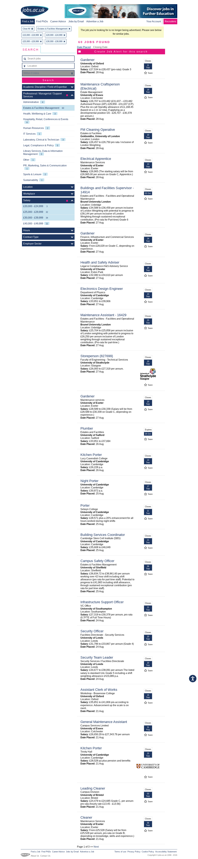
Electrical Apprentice (95, 159)
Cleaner (86, 817)
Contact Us (45, 856)
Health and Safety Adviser (99, 262)
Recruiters (170, 21)
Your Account (153, 21)
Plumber (86, 428)
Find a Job (28, 21)
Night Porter (89, 481)
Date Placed (84, 47)
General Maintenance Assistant (103, 722)
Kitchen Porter (91, 455)
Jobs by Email (76, 21)
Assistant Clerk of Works (98, 690)
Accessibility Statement (166, 851)
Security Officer (91, 631)
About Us (35, 856)
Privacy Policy (133, 851)
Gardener (87, 60)
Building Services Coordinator (102, 535)
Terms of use (120, 851)
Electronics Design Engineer (101, 289)
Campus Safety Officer (97, 561)
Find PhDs (42, 21)
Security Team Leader (96, 657)
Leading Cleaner (92, 788)
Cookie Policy (148, 851)
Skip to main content (12, 2)
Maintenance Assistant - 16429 (103, 315)
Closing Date (100, 47)
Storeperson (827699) (96, 356)
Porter (85, 505)
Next (96, 846)
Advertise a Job (94, 21)
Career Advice (58, 21)
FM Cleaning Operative (97, 130)
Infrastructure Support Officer (102, 602)
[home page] (35, 11)
